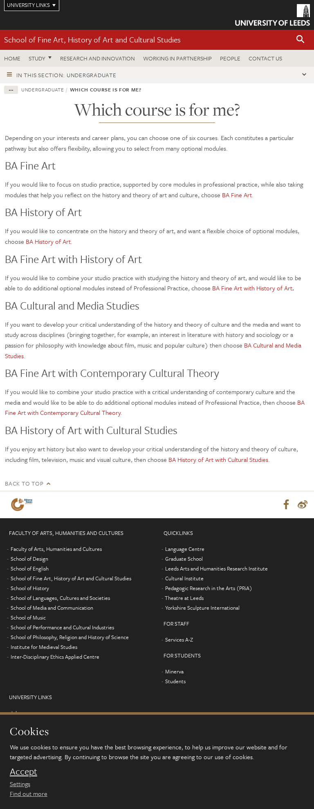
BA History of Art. (49, 241)
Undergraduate (42, 89)
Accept (23, 771)
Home (12, 58)
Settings (20, 783)
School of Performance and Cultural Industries (62, 627)
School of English (30, 568)
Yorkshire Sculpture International (202, 608)
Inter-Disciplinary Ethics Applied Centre (55, 657)
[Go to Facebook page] (286, 505)
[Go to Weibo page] (302, 505)
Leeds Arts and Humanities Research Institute (216, 568)
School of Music (28, 617)
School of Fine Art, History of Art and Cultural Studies (92, 39)
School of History (30, 588)
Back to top (24, 483)
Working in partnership (177, 58)
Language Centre (184, 549)
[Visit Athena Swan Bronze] (23, 504)
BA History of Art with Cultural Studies (218, 459)
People (230, 58)
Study (37, 58)
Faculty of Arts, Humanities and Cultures (56, 549)
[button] (300, 39)
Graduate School (184, 559)
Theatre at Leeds (184, 598)
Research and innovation (97, 58)
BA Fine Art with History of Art (252, 287)
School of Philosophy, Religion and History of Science (70, 637)
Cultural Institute (184, 578)
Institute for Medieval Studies (44, 647)
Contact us (265, 58)
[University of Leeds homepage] (272, 15)
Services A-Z (179, 639)
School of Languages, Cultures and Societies (60, 598)
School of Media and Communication (52, 608)
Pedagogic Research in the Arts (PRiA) (208, 588)
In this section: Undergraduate (66, 75)
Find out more (28, 793)
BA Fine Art (237, 194)
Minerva (174, 671)
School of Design (29, 559)
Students (175, 681)
